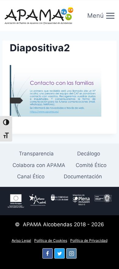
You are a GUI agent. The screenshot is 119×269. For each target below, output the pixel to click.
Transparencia (36, 154)
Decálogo (88, 154)
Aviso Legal (21, 240)
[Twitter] (59, 253)
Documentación (83, 176)
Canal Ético (31, 176)
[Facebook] (47, 253)
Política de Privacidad (88, 240)
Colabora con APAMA (39, 165)
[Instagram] (71, 253)
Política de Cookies (50, 240)
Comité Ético (91, 165)
